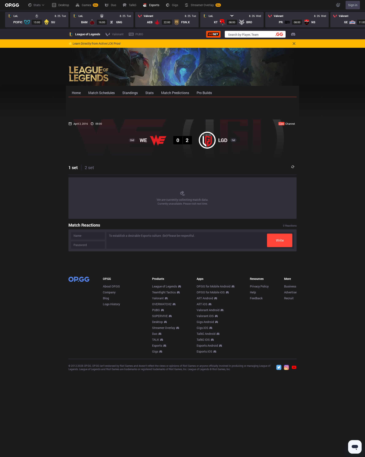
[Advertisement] (182, 108)
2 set (89, 167)
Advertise (290, 292)
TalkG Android (206, 334)
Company (109, 292)
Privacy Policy (259, 286)
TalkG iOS (203, 340)
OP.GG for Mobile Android (213, 286)
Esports (157, 345)
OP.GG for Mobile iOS (211, 292)
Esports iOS (204, 351)
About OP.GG (111, 286)
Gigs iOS (202, 328)
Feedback (256, 298)
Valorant (158, 298)
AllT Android (205, 298)
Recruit (289, 298)
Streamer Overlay (163, 328)
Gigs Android (205, 322)
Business (290, 286)
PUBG (156, 310)
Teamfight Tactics (164, 292)
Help (253, 292)
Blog (106, 298)
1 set (73, 167)
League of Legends (164, 286)
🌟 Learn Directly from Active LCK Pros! (94, 43)
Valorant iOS (205, 316)
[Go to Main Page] (12, 5)
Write (280, 240)
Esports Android (207, 345)
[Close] (294, 43)
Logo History (111, 304)
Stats (37, 5)
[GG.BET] (213, 34)
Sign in (352, 5)
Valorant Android (208, 310)
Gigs (155, 351)
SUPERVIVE (160, 316)
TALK (155, 340)
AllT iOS (202, 304)
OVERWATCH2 (162, 304)
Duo (154, 334)
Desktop (157, 322)
